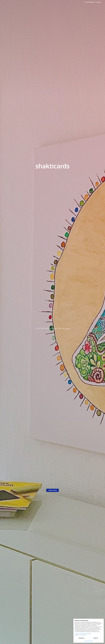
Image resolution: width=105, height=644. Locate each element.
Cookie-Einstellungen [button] (88, 641)
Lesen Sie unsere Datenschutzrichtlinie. (83, 633)
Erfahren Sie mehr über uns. (80, 635)
